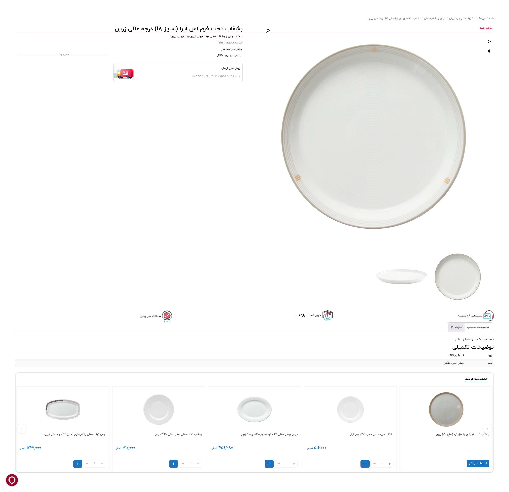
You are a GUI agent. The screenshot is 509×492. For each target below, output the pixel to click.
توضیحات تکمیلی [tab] (478, 327)
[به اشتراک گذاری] (490, 42)
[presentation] (21, 429)
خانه (491, 18)
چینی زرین (196, 36)
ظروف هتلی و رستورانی (461, 18)
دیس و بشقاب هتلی (434, 18)
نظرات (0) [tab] (456, 327)
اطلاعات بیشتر (478, 463)
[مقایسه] (490, 52)
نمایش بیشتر (463, 340)
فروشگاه (481, 18)
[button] (267, 31)
